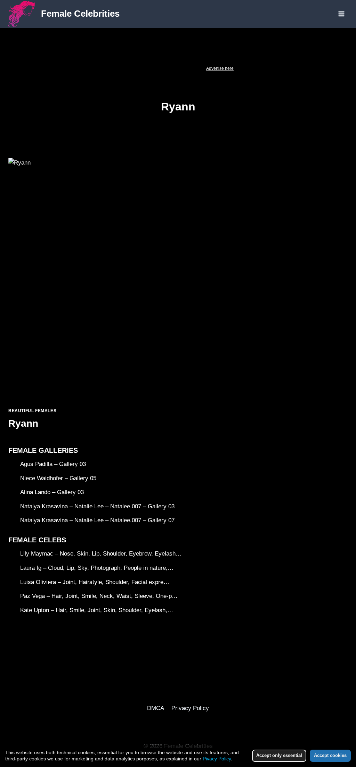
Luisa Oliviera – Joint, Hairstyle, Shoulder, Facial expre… (94, 582)
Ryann (23, 423)
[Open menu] (341, 13)
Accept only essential (279, 755)
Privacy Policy (190, 708)
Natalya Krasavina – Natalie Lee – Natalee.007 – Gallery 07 (97, 520)
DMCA (155, 708)
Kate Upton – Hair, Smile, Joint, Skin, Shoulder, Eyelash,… (96, 610)
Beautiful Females (32, 410)
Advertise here (220, 68)
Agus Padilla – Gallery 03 (53, 464)
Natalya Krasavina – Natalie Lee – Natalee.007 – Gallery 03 (97, 506)
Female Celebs (37, 540)
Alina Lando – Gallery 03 (52, 492)
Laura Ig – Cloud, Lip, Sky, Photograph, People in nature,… (96, 568)
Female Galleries (43, 450)
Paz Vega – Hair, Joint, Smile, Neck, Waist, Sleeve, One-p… (99, 596)
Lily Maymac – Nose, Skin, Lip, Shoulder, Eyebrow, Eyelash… (100, 553)
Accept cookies (330, 755)
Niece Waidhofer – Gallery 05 (58, 478)
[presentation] (89, 280)
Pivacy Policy (217, 758)
